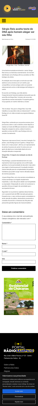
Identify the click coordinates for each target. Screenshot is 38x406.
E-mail (5, 251)
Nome (4, 243)
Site (3, 259)
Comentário (7, 223)
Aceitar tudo (19, 391)
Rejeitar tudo (19, 402)
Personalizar (19, 396)
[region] (19, 389)
